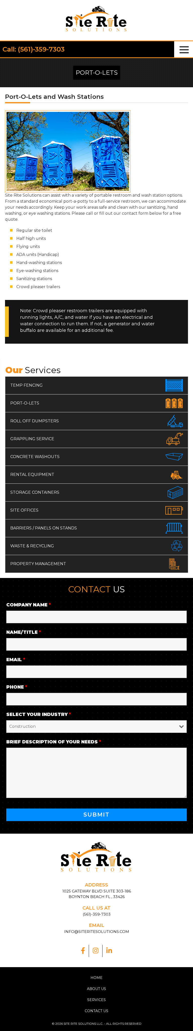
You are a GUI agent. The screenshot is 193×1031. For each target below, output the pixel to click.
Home (96, 977)
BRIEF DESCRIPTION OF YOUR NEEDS (53, 742)
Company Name (28, 605)
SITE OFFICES (24, 510)
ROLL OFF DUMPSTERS (34, 421)
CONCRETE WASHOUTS (35, 456)
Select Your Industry (38, 714)
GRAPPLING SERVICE (32, 438)
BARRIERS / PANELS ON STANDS (43, 528)
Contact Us (96, 1011)
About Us (96, 989)
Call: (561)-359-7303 (34, 49)
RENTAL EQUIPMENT (32, 474)
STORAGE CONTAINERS (34, 492)
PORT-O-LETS (24, 403)
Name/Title (23, 632)
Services (96, 1000)
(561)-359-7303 (97, 914)
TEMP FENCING (26, 385)
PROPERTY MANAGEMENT (38, 563)
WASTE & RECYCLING (32, 546)
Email (15, 659)
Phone (16, 687)
